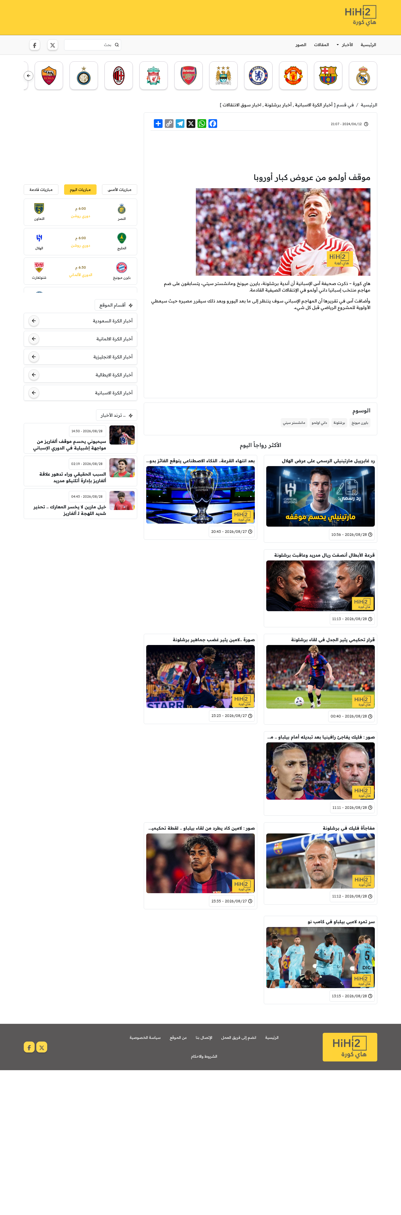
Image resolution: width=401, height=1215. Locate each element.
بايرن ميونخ (360, 423)
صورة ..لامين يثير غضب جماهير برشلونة (214, 639)
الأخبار (347, 44)
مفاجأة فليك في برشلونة (349, 828)
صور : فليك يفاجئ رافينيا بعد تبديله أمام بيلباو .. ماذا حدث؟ (320, 737)
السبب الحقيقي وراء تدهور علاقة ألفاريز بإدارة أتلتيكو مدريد (72, 477)
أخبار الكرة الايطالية (114, 374)
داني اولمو (319, 423)
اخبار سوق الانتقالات (242, 104)
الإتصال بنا (204, 1037)
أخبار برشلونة (278, 104)
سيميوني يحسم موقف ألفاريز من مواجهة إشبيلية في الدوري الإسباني (69, 445)
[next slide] (28, 76)
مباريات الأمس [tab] (119, 189)
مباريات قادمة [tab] (41, 189)
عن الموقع (178, 1037)
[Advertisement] (123, 16)
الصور (301, 44)
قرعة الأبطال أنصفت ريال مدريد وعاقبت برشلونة (324, 555)
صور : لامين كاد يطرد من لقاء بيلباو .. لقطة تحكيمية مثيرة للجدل (200, 828)
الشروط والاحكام (204, 1056)
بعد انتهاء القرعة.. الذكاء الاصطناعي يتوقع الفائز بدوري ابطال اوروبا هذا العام (200, 460)
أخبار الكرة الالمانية (114, 338)
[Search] (117, 45)
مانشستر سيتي (294, 423)
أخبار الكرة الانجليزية (113, 356)
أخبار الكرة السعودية (113, 320)
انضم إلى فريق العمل (238, 1037)
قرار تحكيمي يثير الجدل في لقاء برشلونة (333, 639)
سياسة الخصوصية (145, 1037)
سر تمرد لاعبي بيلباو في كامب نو (341, 921)
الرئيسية (368, 44)
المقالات (321, 44)
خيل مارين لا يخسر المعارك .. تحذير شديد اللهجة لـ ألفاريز (70, 510)
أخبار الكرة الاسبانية (314, 104)
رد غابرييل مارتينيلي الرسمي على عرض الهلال (328, 460)
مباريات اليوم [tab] (80, 189)
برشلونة (339, 423)
